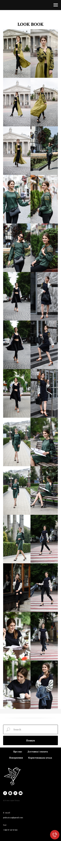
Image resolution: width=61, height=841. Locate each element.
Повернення (16, 757)
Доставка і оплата (37, 751)
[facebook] (5, 793)
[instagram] (10, 793)
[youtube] (21, 793)
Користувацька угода (40, 757)
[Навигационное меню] (55, 5)
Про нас (17, 751)
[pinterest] (15, 793)
